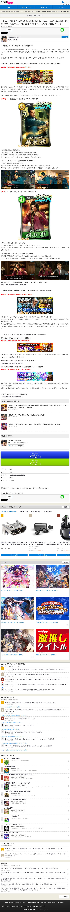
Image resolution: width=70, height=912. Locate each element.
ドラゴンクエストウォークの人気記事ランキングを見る (15, 715)
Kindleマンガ (24, 511)
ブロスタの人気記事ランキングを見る (10, 729)
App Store (35, 455)
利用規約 (16, 902)
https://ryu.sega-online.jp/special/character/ (13, 285)
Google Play (35, 462)
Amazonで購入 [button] (14, 555)
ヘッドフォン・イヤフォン (10, 511)
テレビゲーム (48, 511)
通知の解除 (43, 902)
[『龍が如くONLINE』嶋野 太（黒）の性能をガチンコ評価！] (23, 420)
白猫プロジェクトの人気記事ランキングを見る (12, 722)
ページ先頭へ (64, 897)
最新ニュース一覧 (29, 11)
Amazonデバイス (36, 511)
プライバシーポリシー (32, 902)
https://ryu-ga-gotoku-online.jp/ (17, 475)
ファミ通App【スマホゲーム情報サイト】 (12, 11)
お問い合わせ (9, 902)
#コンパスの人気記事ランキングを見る (11, 707)
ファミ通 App (7, 2)
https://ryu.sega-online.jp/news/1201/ (11, 396)
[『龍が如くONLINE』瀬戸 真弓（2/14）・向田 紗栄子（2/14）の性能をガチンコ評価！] (31, 429)
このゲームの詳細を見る (17, 446)
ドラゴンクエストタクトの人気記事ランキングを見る (14, 743)
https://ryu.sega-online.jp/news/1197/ (11, 363)
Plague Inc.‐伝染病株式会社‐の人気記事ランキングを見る (14, 750)
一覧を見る (66, 507)
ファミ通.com (52, 902)
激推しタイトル (38, 15)
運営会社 (22, 902)
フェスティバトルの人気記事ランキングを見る (12, 736)
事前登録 (29, 15)
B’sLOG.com (60, 902)
